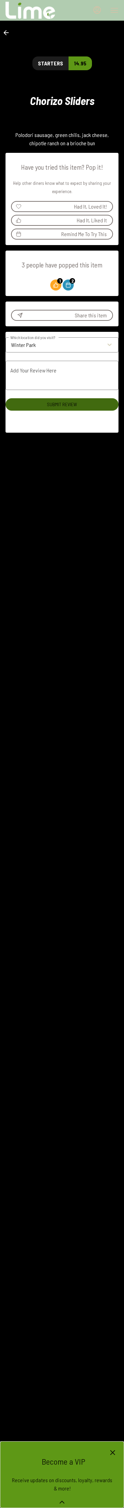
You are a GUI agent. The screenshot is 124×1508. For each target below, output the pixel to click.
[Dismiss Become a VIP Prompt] (112, 1452)
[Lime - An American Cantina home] (37, 10)
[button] (8, 32)
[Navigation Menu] (114, 10)
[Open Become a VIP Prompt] (62, 1502)
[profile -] (97, 10)
